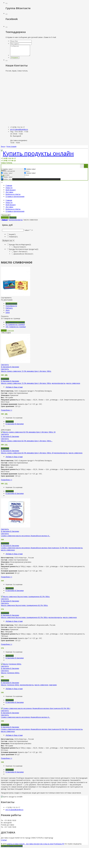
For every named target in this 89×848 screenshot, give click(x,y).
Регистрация (11, 146)
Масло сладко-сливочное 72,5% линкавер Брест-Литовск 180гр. (26, 371)
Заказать (12, 217)
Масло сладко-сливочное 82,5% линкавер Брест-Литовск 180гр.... (26, 441)
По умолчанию (11, 304)
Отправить (15, 58)
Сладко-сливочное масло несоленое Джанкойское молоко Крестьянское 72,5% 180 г (34, 548)
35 (15, 322)
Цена (8, 312)
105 (16, 327)
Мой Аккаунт (11, 190)
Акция (12, 234)
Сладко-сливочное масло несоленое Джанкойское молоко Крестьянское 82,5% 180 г (34, 729)
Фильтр (5, 220)
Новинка (13, 237)
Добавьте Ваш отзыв (14, 387)
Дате (8, 310)
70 (15, 324)
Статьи (4, 840)
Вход (3, 146)
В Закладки (10, 367)
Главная (9, 185)
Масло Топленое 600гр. (10, 673)
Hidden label (7, 173)
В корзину (5, 217)
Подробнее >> (6, 410)
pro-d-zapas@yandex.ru (19, 129)
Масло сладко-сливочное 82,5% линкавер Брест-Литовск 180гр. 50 (27, 453)
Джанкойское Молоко (23, 254)
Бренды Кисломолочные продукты (23, 249)
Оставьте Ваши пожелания (12, 846)
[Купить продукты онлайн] (37, 153)
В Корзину (5, 379)
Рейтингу (9, 308)
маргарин (53, 685)
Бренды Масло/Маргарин (20, 244)
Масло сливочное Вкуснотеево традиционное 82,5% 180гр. (24, 605)
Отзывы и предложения (15, 196)
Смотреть (5, 364)
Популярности (11, 306)
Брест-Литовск (20, 251)
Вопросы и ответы (13, 194)
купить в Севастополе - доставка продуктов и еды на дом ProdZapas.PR (35, 844)
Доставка (9, 192)
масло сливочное (73, 383)
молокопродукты (15, 220)
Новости (9, 188)
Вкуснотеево (20, 247)
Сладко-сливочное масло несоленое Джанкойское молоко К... (25, 536)
